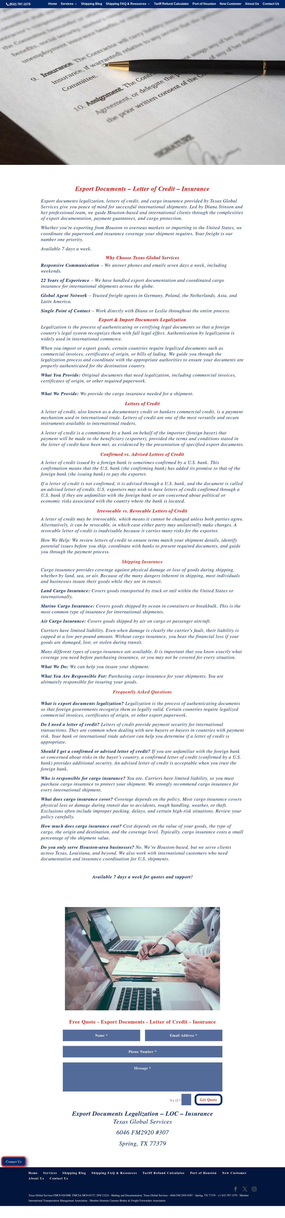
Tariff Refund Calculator (171, 3)
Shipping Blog (91, 3)
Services (67, 3)
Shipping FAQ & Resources (126, 3)
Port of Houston (204, 3)
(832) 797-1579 (19, 4)
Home (52, 3)
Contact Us (271, 3)
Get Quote (208, 1099)
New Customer (230, 3)
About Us (252, 3)
